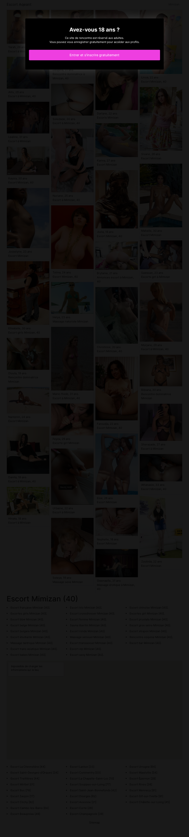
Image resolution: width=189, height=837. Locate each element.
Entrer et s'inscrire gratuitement (94, 55)
